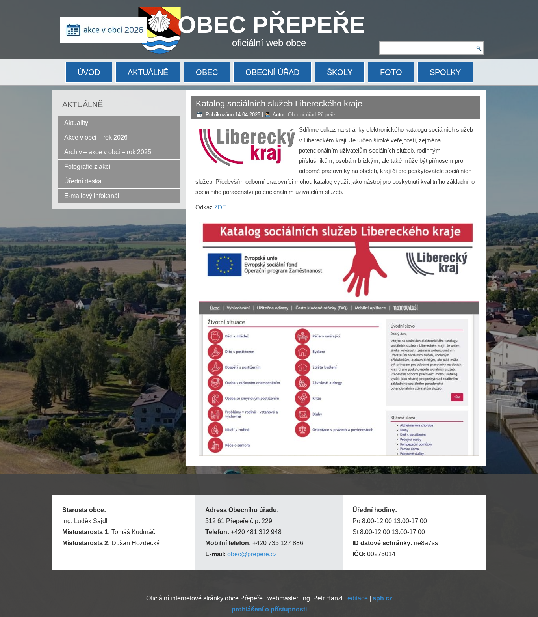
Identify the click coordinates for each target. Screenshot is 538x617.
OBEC (207, 72)
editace (357, 598)
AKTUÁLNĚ (148, 72)
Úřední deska (83, 181)
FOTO (391, 72)
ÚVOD (89, 72)
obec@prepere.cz (252, 554)
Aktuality (76, 122)
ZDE (220, 207)
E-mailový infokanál (91, 195)
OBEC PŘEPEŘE (271, 24)
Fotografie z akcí (87, 166)
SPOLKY (445, 72)
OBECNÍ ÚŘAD (272, 72)
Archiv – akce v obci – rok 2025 (107, 152)
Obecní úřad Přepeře (311, 114)
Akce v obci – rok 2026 (96, 137)
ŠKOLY (339, 72)
